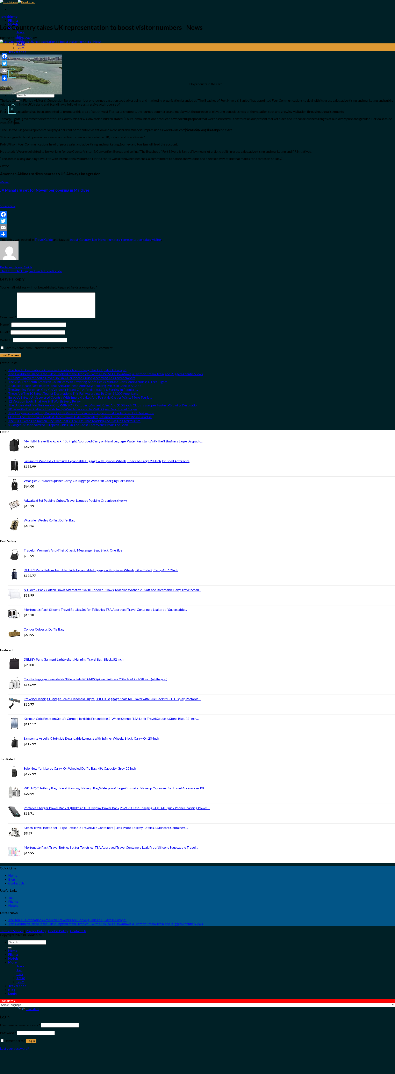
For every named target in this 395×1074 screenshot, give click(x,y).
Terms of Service (11, 931)
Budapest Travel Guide (16, 267)
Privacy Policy (36, 931)
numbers (114, 239)
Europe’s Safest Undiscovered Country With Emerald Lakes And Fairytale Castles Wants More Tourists (80, 397)
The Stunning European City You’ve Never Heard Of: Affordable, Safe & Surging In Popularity (73, 389)
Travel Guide (6, 16)
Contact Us (16, 883)
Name (5, 324)
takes (147, 239)
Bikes (20, 48)
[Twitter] (197, 221)
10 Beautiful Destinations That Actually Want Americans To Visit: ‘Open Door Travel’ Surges (72, 409)
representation (131, 239)
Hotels (13, 905)
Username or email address (20, 1025)
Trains (20, 44)
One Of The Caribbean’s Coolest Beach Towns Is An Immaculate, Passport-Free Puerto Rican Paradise (80, 417)
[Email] (197, 227)
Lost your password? (14, 1048)
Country (85, 239)
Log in (31, 1041)
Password (8, 1033)
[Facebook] (197, 214)
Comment (8, 317)
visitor (156, 239)
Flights (13, 20)
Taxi (11, 897)
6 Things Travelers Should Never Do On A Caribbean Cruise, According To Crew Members (71, 378)
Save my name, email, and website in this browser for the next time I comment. (59, 348)
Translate (32, 1009)
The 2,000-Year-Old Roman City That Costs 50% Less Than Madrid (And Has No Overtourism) (74, 421)
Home (12, 875)
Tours (20, 32)
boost (74, 239)
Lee (94, 239)
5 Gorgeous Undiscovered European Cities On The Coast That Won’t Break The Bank (68, 425)
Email (5, 332)
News (102, 239)
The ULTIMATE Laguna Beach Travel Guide (31, 271)
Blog (11, 879)
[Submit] (10, 947)
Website (6, 340)
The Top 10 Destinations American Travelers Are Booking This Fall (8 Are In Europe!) (67, 370)
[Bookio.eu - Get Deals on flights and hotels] (17, 2)
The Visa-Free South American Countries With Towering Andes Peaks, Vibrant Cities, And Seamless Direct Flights (87, 382)
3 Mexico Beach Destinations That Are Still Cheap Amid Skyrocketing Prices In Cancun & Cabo (74, 385)
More (12, 962)
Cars (19, 974)
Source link (7, 206)
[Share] (197, 234)
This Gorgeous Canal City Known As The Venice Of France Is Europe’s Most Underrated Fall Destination (81, 413)
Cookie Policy (58, 931)
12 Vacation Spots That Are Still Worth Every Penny (44, 401)
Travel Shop (17, 52)
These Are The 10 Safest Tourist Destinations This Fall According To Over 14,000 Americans (73, 393)
